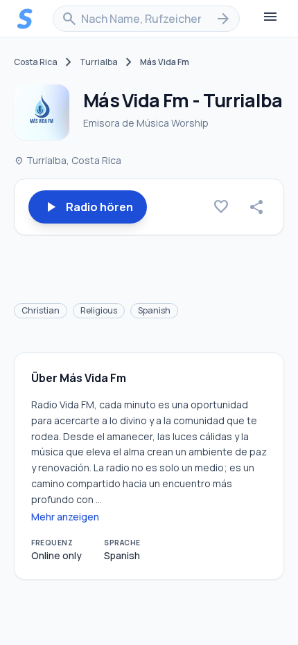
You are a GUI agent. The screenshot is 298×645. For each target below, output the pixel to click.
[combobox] (146, 19)
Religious (98, 310)
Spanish (154, 310)
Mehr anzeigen (65, 516)
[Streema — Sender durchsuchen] (25, 19)
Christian (40, 310)
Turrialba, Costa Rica (67, 160)
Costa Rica (36, 62)
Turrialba (99, 62)
